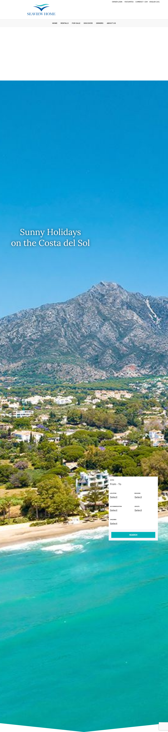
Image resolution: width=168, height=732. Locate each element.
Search (133, 535)
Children (113, 519)
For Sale (76, 23)
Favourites (129, 2)
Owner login (117, 2)
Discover (88, 23)
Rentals (65, 23)
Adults (137, 506)
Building (137, 493)
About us (111, 23)
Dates (112, 480)
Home (54, 23)
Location (113, 493)
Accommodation (116, 506)
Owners (99, 23)
